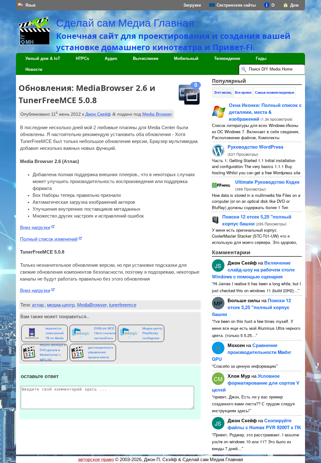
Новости (33, 69)
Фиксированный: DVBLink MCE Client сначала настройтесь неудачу (105, 333)
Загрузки (192, 5)
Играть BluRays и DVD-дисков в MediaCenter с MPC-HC (53, 352)
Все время (243, 92)
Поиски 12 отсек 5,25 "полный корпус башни (251, 307)
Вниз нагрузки (35, 227)
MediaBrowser (92, 305)
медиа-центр (61, 305)
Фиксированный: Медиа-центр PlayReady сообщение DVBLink (153, 333)
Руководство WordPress (255, 146)
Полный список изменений (48, 239)
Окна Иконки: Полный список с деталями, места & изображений (265, 112)
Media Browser (157, 114)
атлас (38, 305)
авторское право (96, 459)
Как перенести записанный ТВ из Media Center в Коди (55, 333)
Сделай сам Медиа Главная (125, 23)
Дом (294, 5)
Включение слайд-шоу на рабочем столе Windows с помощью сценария (253, 269)
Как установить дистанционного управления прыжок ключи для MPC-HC (100, 352)
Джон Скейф (98, 114)
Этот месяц (222, 92)
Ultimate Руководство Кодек (267, 181)
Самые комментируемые (274, 92)
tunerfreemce (122, 305)
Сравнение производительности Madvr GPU (251, 352)
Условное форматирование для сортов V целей (255, 382)
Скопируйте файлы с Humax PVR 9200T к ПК (264, 424)
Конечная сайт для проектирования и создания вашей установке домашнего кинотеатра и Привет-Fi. (173, 41)
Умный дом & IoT (42, 58)
